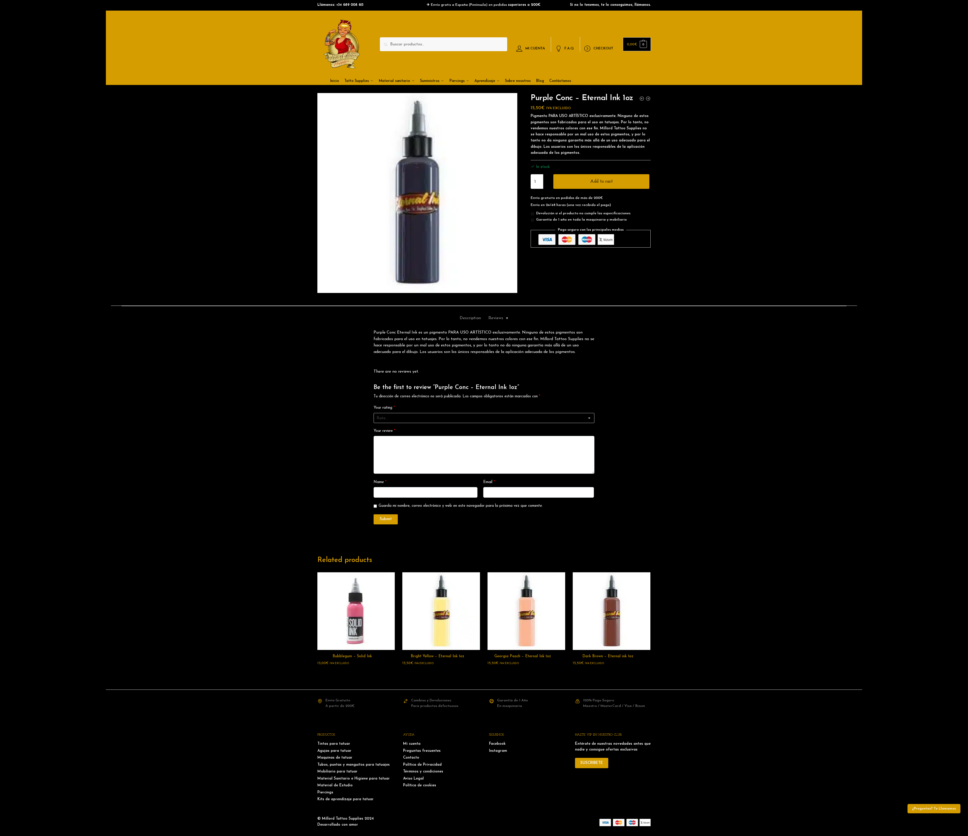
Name (380, 482)
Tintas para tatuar (333, 744)
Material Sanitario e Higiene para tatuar (353, 779)
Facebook (497, 744)
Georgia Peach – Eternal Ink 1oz (522, 656)
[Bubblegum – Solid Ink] (356, 611)
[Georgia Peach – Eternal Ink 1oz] (526, 611)
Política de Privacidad (422, 765)
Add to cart (601, 181)
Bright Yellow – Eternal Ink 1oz (437, 656)
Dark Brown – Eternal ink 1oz (607, 656)
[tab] (470, 314)
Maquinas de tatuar (334, 758)
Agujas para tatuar (334, 751)
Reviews (495, 318)
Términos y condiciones (423, 771)
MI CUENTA (535, 48)
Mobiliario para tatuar (337, 771)
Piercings (325, 792)
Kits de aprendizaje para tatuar (345, 799)
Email (489, 482)
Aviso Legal (413, 779)
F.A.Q (569, 48)
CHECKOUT (603, 48)
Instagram (498, 751)
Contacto (411, 758)
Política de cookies (419, 785)
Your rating (384, 408)
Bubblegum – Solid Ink (352, 656)
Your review (384, 431)
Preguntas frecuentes (422, 751)
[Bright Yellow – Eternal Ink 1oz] (441, 611)
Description (470, 318)
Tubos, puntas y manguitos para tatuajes (353, 765)
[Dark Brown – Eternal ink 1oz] (611, 611)
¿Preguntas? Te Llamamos (934, 809)
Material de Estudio (335, 785)
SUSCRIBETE (591, 763)
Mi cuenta (411, 744)
